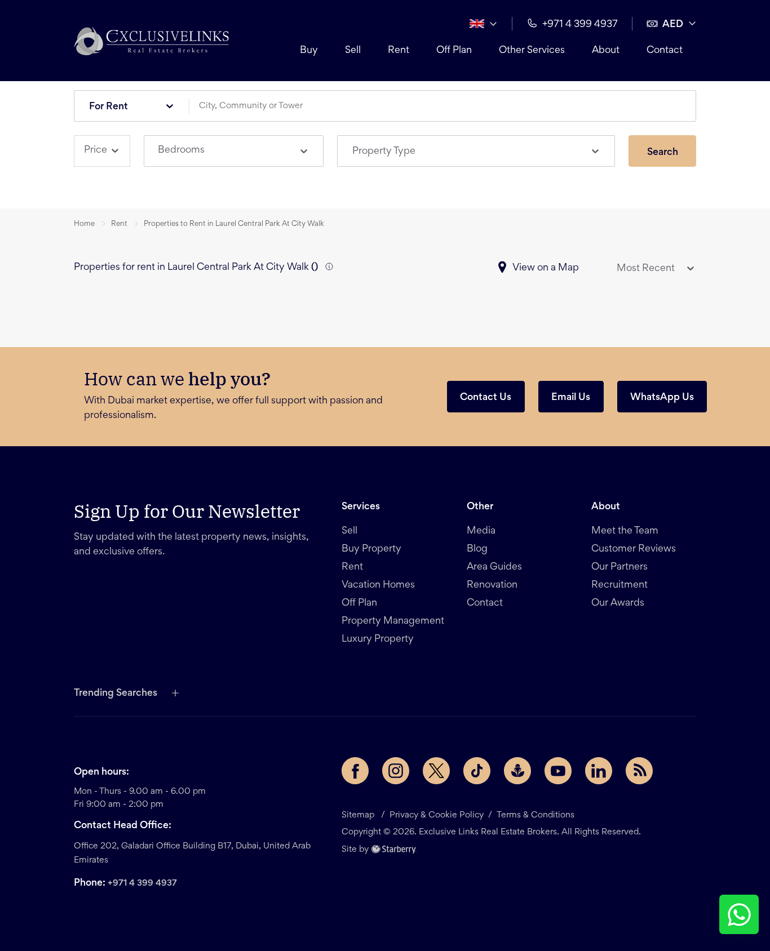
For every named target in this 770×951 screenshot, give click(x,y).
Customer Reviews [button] (633, 549)
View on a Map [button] (545, 268)
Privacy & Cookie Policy (437, 815)
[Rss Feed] (639, 770)
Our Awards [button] (617, 603)
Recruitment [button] (619, 585)
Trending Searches (115, 693)
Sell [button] (353, 50)
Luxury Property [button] (378, 639)
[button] (151, 40)
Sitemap (358, 815)
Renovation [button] (492, 585)
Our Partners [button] (619, 567)
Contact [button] (665, 50)
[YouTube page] (558, 770)
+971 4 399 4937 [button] (580, 24)
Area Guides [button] (494, 567)
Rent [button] (398, 50)
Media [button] (481, 531)
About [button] (605, 50)
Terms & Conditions (535, 815)
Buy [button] (309, 50)
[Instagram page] (395, 770)
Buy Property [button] (371, 549)
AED (672, 24)
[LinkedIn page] (598, 770)
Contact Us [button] (485, 397)
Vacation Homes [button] (378, 585)
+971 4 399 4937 (142, 883)
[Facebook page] (355, 770)
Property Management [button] (393, 621)
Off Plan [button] (454, 50)
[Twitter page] (436, 770)
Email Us (570, 397)
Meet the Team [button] (624, 531)
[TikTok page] (476, 770)
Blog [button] (477, 549)
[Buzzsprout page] (517, 770)
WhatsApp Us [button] (662, 397)
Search (662, 152)
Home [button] (84, 224)
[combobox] (446, 106)
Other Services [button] (532, 50)
